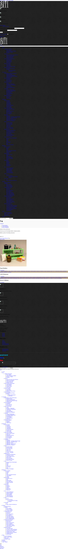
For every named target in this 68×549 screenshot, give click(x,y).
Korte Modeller (9, 60)
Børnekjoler (10, 71)
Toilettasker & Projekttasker (11, 84)
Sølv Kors (8, 189)
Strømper (7, 97)
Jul (6, 179)
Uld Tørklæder (8, 92)
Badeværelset (8, 165)
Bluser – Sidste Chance (8, 213)
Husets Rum (6, 160)
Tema (5, 461)
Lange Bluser (8, 65)
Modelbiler (8, 115)
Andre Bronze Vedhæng (10, 201)
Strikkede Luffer (9, 77)
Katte (7, 139)
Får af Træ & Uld (9, 124)
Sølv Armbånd (8, 184)
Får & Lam (8, 142)
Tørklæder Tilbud (7, 215)
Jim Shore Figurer (9, 122)
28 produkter (2, 270)
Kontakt (3, 336)
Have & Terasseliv (9, 175)
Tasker (7, 407)
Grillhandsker (8, 104)
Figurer (5, 121)
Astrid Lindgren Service (10, 132)
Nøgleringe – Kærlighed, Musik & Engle (13, 116)
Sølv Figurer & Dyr (9, 192)
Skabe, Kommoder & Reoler (11, 150)
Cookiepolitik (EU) (5, 350)
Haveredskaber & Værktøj (12, 176)
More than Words (9, 123)
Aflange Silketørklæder (10, 89)
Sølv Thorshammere (9, 190)
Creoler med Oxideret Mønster (11, 206)
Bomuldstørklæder (9, 91)
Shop (4, 238)
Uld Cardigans (8, 50)
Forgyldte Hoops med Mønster (11, 208)
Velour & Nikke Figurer (10, 109)
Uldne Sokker (8, 98)
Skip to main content (9, 0)
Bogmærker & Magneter (10, 120)
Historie (3, 335)
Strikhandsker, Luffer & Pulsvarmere (10, 73)
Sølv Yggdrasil (8, 191)
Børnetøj (7, 69)
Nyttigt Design (8, 106)
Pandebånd (8, 79)
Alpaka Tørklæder (9, 93)
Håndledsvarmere (9, 74)
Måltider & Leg (6, 129)
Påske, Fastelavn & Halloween (11, 180)
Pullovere (5, 53)
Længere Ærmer (9, 61)
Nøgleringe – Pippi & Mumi (11, 119)
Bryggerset (8, 162)
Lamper (7, 152)
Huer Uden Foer (9, 80)
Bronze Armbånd (9, 185)
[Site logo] (4, 7)
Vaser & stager (8, 107)
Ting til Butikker (9, 170)
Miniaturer (6, 238)
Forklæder (8, 101)
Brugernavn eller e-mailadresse (7, 28)
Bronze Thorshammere (10, 198)
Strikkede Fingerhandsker (10, 75)
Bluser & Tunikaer (7, 63)
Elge (7, 143)
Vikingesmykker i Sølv (8, 187)
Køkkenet (8, 164)
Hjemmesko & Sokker (8, 95)
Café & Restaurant (9, 171)
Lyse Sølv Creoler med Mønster (11, 205)
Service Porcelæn (9, 134)
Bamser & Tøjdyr (9, 460)
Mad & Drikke (6, 153)
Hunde (7, 138)
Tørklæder (6, 88)
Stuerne (7, 163)
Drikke (7, 159)
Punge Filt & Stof (9, 86)
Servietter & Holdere (9, 105)
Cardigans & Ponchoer (8, 49)
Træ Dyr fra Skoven (9, 127)
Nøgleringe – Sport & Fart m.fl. (11, 117)
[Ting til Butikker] (13, 266)
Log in (1, 32)
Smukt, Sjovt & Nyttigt (8, 108)
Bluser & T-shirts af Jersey (10, 66)
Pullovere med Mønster (10, 55)
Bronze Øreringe (9, 202)
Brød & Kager (8, 156)
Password (3, 30)
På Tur (7, 174)
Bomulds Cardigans (9, 376)
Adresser (3, 341)
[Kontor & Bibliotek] (34, 278)
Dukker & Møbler (7, 146)
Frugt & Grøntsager (9, 158)
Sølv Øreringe (8, 210)
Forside (1, 238)
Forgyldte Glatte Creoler (10, 207)
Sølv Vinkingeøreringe (10, 194)
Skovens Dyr (8, 141)
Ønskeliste (4, 342)
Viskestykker (8, 102)
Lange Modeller (9, 59)
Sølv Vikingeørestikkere (10, 195)
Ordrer (3, 340)
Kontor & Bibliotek (9, 172)
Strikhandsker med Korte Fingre (11, 76)
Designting (6, 114)
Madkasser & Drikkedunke (10, 130)
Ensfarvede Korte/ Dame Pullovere (12, 54)
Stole (7, 149)
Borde (7, 148)
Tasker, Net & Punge (7, 406)
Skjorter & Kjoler (7, 67)
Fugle (7, 140)
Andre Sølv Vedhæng (10, 193)
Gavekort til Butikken (8, 212)
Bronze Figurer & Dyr (10, 200)
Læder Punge (8, 85)
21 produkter (2, 282)
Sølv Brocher (8, 188)
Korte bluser (8, 64)
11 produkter (2, 276)
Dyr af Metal (8, 113)
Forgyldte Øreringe (9, 209)
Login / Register (5, 541)
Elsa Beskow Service (9, 131)
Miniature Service (9, 154)
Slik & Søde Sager (9, 157)
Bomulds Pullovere (9, 57)
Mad (7, 155)
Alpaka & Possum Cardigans (11, 51)
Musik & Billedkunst (9, 491)
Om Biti (3, 334)
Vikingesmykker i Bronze (8, 519)
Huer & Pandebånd (7, 78)
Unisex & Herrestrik (9, 56)
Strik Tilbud (6, 214)
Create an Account (6, 26)
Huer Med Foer (9, 81)
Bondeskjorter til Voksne (10, 68)
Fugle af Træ (8, 125)
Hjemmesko (8, 96)
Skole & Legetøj (9, 169)
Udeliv (5, 173)
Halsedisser (8, 94)
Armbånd (5, 183)
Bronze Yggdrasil (9, 199)
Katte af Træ (8, 126)
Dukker (7, 147)
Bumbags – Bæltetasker (10, 83)
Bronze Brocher (9, 520)
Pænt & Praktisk (7, 100)
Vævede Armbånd (9, 186)
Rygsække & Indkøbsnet (10, 87)
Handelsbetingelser (5, 349)
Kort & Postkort (9, 436)
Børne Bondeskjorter (12, 70)
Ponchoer (8, 377)
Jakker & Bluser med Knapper (9, 58)
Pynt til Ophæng (9, 437)
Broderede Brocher (7, 182)
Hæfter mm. (8, 110)
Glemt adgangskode (5, 344)
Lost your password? (3, 34)
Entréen (7, 161)
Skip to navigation (3, 0)
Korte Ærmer (8, 62)
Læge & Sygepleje (9, 168)
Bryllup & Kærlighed (10, 144)
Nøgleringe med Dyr (9, 118)
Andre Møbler (8, 151)
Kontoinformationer (5, 343)
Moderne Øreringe (7, 203)
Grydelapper (8, 103)
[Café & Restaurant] (34, 272)
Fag (5, 490)
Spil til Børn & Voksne (10, 135)
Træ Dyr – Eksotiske (9, 128)
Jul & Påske (6, 178)
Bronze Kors (8, 521)
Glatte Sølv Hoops (9, 204)
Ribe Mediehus (5, 366)
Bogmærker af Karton (10, 111)
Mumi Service (8, 133)
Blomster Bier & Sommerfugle (11, 462)
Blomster (10, 177)
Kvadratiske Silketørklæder (11, 90)
